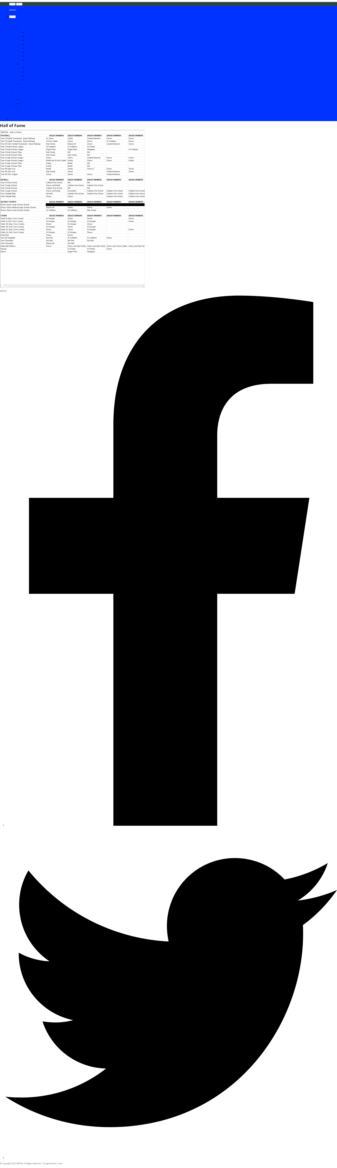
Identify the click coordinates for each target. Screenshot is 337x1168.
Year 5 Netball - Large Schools (38, 71)
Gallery (17, 91)
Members (24, 107)
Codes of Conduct (22, 111)
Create (59, 1163)
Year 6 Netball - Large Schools (38, 79)
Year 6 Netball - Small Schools (38, 75)
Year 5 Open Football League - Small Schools (44, 32)
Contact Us (24, 99)
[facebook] (171, 825)
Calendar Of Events (22, 87)
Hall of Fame (25, 103)
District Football (27, 83)
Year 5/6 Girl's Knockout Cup (37, 60)
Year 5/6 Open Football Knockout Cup (42, 52)
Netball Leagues (27, 64)
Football (23, 28)
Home (17, 20)
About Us (18, 95)
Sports (17, 24)
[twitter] (171, 1157)
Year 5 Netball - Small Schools (38, 68)
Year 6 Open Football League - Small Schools (44, 40)
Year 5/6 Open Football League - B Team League (46, 48)
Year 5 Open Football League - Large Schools (45, 36)
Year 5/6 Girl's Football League (38, 56)
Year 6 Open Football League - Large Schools (45, 44)
